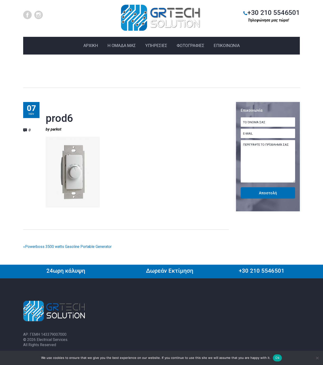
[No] (317, 358)
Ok (277, 358)
